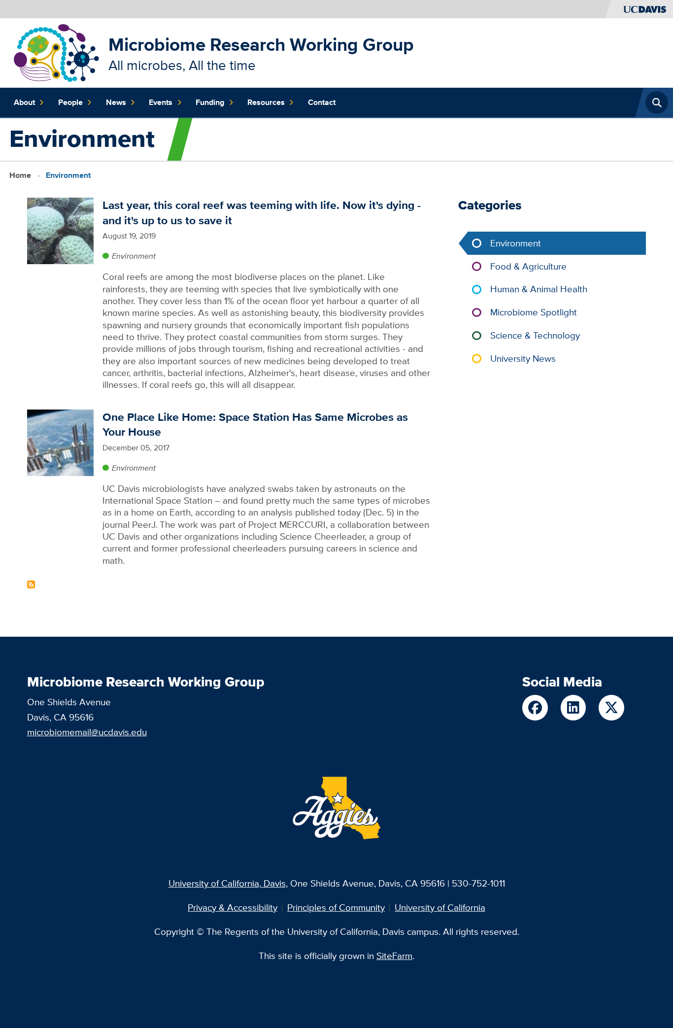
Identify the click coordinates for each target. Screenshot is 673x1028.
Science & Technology (535, 335)
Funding (210, 102)
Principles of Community (336, 907)
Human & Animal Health (538, 289)
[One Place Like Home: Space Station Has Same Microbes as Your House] (60, 441)
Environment (134, 256)
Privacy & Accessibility (232, 907)
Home (20, 175)
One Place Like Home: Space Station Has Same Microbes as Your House (255, 424)
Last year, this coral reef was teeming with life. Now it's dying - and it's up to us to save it (261, 212)
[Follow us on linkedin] (573, 707)
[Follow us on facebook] (534, 707)
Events (160, 102)
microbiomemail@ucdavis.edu (87, 732)
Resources (266, 102)
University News (523, 358)
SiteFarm (394, 955)
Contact (322, 102)
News (116, 102)
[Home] (56, 52)
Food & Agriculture (528, 266)
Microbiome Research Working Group (261, 44)
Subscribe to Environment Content (31, 584)
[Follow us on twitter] (611, 707)
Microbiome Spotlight (533, 312)
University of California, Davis (227, 883)
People (70, 102)
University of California (440, 907)
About (24, 102)
